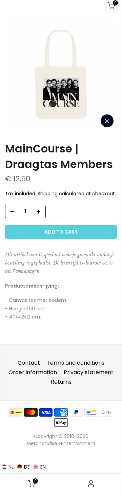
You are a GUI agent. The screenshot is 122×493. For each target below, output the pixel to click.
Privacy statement (89, 372)
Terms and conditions (75, 363)
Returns (61, 382)
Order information (32, 372)
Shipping (48, 193)
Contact (29, 363)
